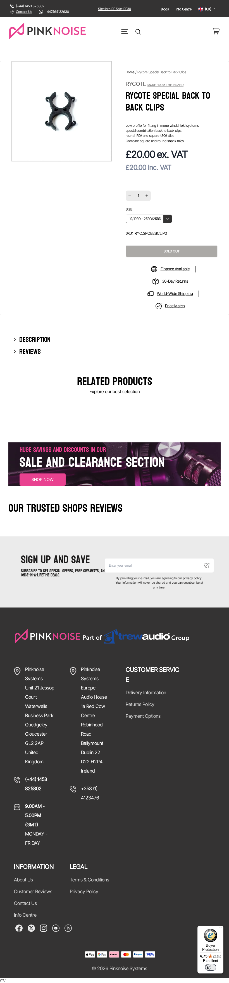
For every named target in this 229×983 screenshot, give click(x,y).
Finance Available (175, 268)
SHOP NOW (43, 479)
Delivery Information (146, 692)
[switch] (210, 967)
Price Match (175, 305)
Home (130, 72)
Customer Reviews (33, 891)
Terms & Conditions (89, 880)
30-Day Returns (175, 281)
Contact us (25, 903)
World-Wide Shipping (175, 293)
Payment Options (143, 716)
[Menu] (220, 929)
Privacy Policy (84, 891)
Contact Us (24, 12)
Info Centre (184, 9)
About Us (23, 880)
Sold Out (172, 251)
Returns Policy (140, 704)
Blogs (165, 9)
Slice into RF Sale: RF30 (114, 9)
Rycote (154, 84)
